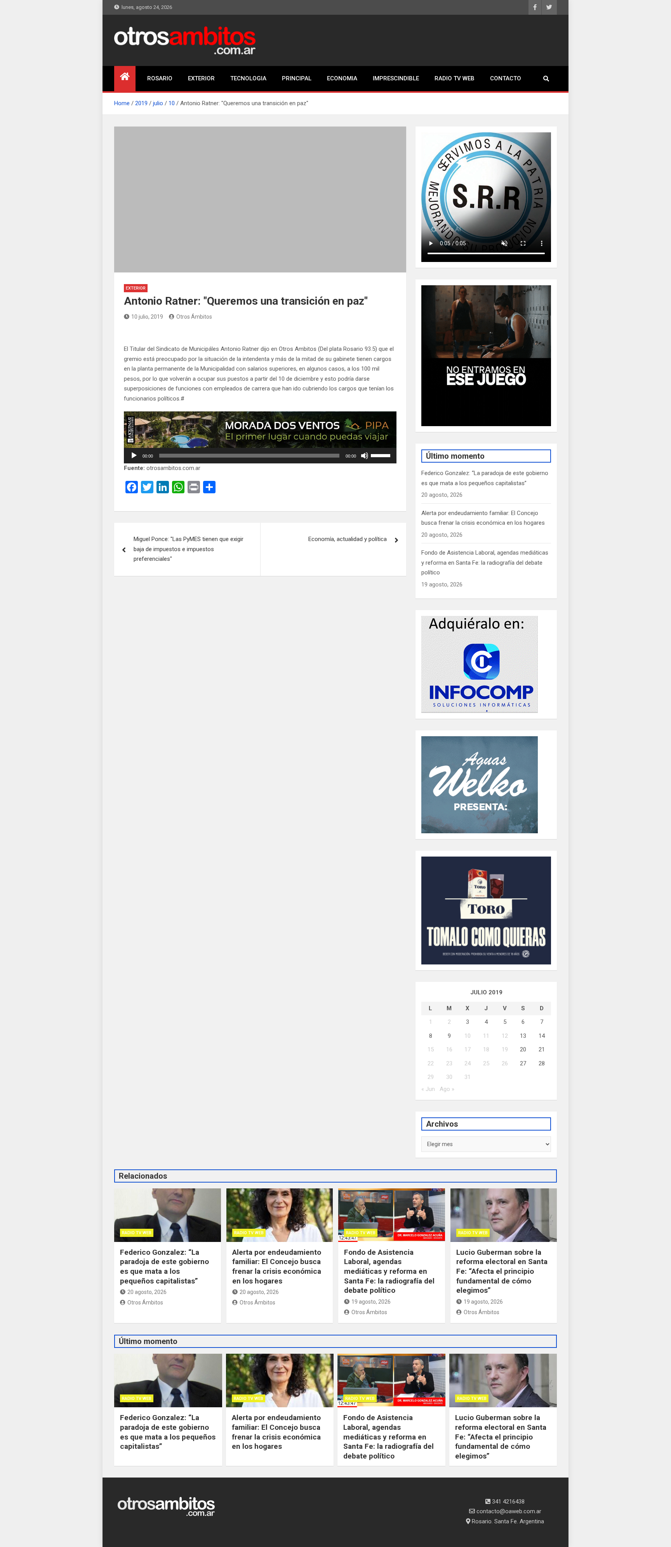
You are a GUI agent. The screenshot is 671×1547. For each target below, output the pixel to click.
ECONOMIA (342, 78)
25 (486, 1063)
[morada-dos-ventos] (260, 416)
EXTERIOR (201, 78)
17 (467, 1049)
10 (467, 1035)
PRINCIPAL (296, 78)
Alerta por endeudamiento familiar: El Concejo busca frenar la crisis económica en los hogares (276, 1266)
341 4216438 (507, 1501)
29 (431, 1077)
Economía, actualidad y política (347, 539)
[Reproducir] (134, 456)
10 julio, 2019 (147, 317)
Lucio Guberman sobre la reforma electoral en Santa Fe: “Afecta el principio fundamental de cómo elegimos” (502, 1271)
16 (449, 1049)
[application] (260, 455)
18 (486, 1049)
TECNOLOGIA (248, 78)
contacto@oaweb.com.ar (508, 1511)
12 (505, 1035)
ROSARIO (159, 78)
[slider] (382, 455)
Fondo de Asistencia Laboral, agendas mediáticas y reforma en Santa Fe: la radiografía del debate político (484, 562)
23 (449, 1063)
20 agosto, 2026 (147, 1292)
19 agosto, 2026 (371, 1302)
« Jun (428, 1089)
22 (431, 1063)
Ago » (447, 1089)
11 (486, 1035)
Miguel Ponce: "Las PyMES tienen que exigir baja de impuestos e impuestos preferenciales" (188, 549)
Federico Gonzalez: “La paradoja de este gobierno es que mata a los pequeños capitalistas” (164, 1266)
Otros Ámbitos (194, 317)
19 (505, 1049)
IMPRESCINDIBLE (396, 78)
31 (467, 1077)
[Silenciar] (365, 456)
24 (467, 1063)
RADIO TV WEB (455, 78)
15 (431, 1049)
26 (505, 1063)
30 (449, 1077)
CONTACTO (505, 78)
